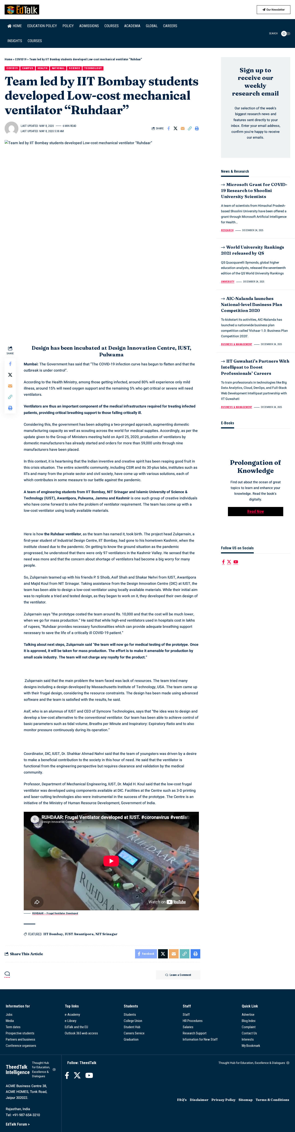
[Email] (183, 128)
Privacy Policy (223, 1100)
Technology (93, 68)
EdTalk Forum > (18, 1124)
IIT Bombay (53, 934)
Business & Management (236, 344)
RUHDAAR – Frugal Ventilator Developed (55, 913)
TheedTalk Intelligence (18, 1069)
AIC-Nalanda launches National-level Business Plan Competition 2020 (251, 304)
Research (227, 230)
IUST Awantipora (79, 934)
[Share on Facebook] (168, 128)
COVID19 (21, 59)
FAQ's (182, 1100)
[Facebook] (223, 561)
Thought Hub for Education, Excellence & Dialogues (41, 1070)
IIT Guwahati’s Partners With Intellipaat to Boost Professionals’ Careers (255, 367)
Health (42, 68)
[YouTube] (235, 561)
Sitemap (246, 1100)
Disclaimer (199, 1100)
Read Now (255, 511)
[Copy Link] (190, 128)
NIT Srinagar (106, 934)
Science (74, 68)
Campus (27, 68)
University (227, 281)
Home (8, 59)
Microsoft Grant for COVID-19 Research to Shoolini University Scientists (254, 190)
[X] (229, 561)
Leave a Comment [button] (180, 975)
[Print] (197, 128)
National (58, 68)
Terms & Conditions (272, 1100)
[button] (271, 34)
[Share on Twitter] (175, 128)
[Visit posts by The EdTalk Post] (11, 128)
